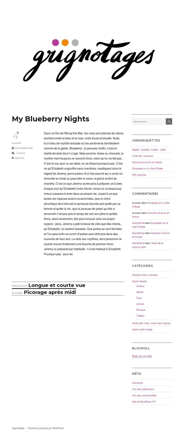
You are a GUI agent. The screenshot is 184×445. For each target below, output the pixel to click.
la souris (16, 143)
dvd (17, 158)
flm (22, 158)
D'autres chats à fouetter (145, 275)
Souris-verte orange (142, 329)
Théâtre (140, 315)
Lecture (140, 303)
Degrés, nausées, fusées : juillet (149, 149)
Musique (140, 309)
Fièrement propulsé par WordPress (46, 428)
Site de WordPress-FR (143, 401)
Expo (139, 298)
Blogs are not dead (142, 356)
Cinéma (20, 153)
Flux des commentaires (144, 395)
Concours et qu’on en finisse (147, 162)
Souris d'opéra (139, 281)
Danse (139, 292)
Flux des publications (143, 389)
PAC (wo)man (139, 174)
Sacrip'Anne (138, 223)
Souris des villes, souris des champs (151, 323)
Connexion (137, 382)
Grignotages (18, 428)
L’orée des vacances (142, 156)
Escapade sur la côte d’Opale (147, 168)
